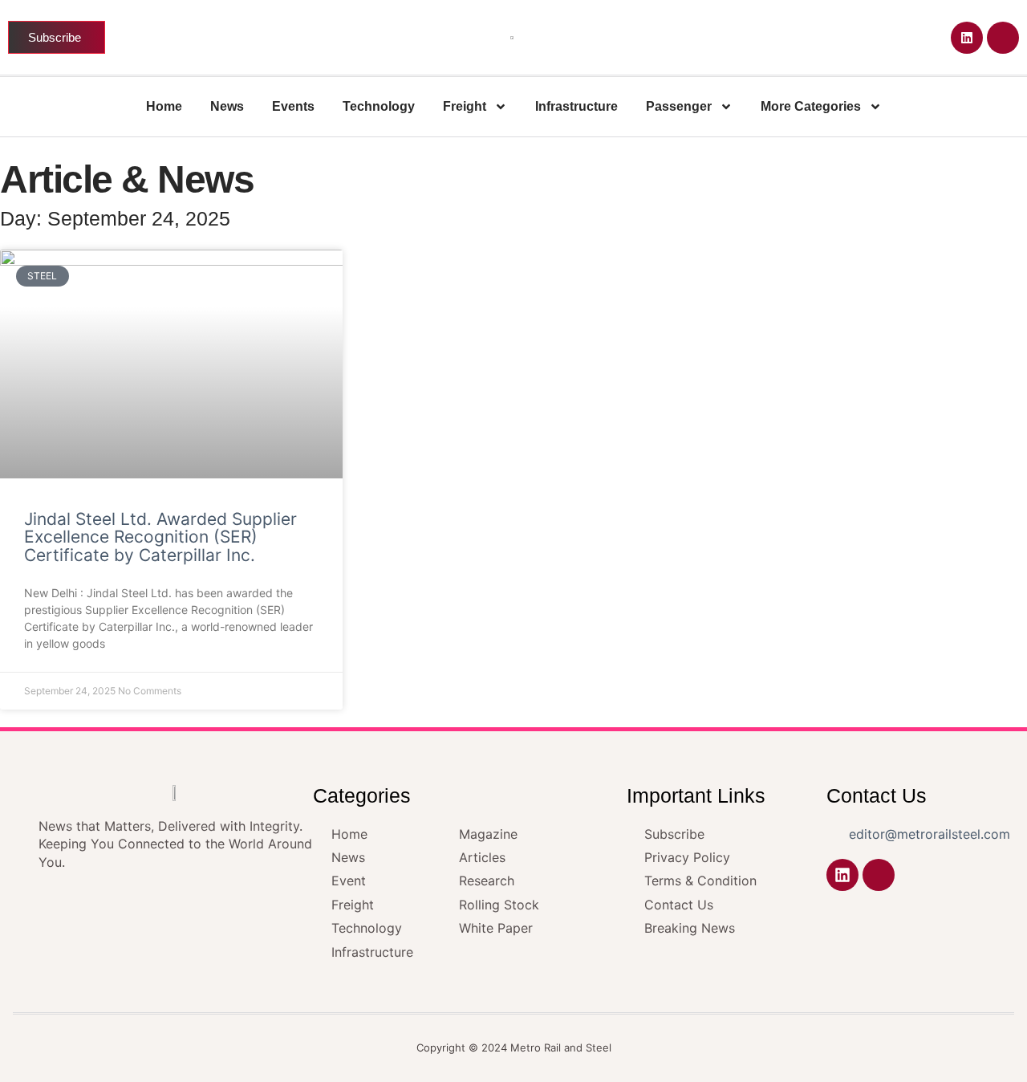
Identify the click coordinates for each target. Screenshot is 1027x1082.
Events (293, 106)
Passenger (679, 106)
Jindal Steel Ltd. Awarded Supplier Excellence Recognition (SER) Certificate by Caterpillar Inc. (160, 537)
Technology (379, 106)
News (227, 106)
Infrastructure (576, 106)
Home (164, 106)
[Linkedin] (967, 38)
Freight (464, 106)
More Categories (811, 106)
